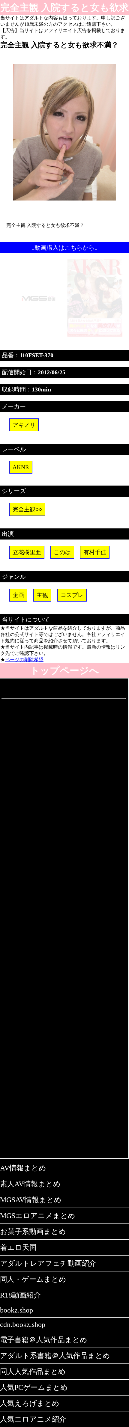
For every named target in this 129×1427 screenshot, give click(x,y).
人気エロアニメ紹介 (33, 1419)
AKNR (21, 467)
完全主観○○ (27, 509)
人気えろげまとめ (29, 1403)
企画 (18, 595)
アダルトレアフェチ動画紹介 (48, 1263)
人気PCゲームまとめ (34, 1387)
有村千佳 (94, 552)
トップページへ (64, 670)
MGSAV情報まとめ (31, 1200)
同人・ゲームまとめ (33, 1279)
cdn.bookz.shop (22, 1324)
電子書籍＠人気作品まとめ (43, 1340)
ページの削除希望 (24, 659)
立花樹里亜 (27, 552)
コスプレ (72, 595)
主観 (42, 595)
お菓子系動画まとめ (33, 1231)
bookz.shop (16, 1310)
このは (62, 552)
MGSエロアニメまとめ (37, 1216)
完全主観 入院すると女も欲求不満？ (64, 8)
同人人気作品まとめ (33, 1371)
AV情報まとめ (23, 1168)
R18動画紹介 (20, 1295)
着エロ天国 (18, 1247)
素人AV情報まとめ (30, 1184)
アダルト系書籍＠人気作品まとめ (55, 1356)
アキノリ (24, 425)
